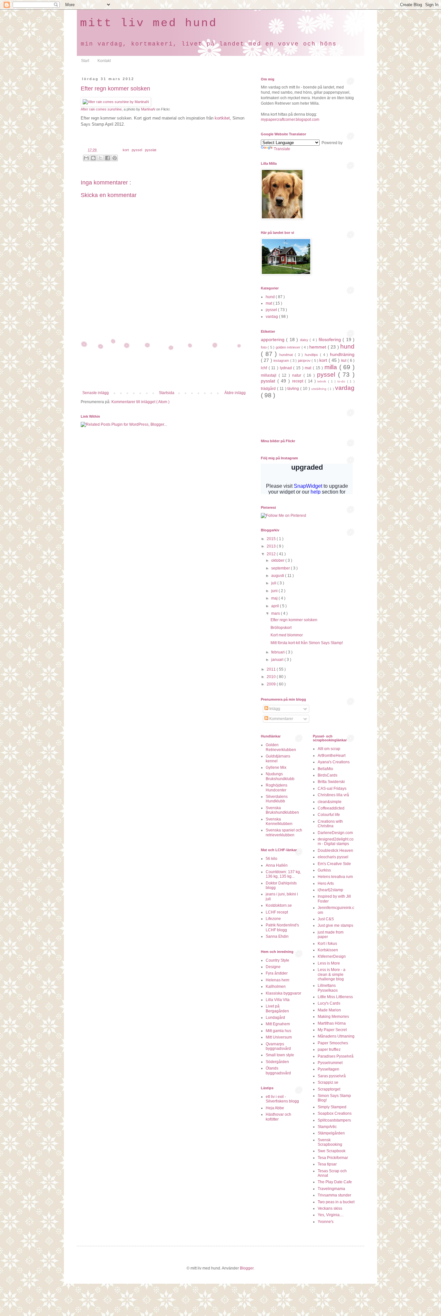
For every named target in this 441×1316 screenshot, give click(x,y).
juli (274, 583)
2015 (272, 539)
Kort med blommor (287, 635)
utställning (319, 389)
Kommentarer (280, 718)
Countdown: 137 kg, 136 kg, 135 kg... (283, 874)
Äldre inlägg (235, 393)
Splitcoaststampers (334, 1120)
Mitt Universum (279, 1037)
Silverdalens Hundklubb (277, 798)
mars (276, 613)
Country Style (277, 960)
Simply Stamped (332, 1107)
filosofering (331, 339)
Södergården (277, 1062)
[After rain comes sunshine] (116, 102)
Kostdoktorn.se (279, 905)
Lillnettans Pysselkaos (328, 987)
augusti (278, 575)
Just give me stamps (335, 925)
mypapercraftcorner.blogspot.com (290, 119)
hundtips (312, 355)
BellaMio (325, 769)
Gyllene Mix (276, 767)
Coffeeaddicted (331, 808)
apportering (273, 339)
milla (331, 367)
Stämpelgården (331, 1133)
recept (298, 381)
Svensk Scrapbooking (330, 1142)
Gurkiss (324, 870)
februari (278, 652)
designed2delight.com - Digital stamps (336, 841)
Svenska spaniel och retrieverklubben (284, 832)
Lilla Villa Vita (278, 999)
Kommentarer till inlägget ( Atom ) (140, 402)
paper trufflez (329, 1049)
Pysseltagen (328, 1069)
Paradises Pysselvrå (336, 1056)
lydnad (286, 368)
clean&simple (330, 801)
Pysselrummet (330, 1062)
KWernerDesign (332, 956)
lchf (265, 368)
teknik (322, 381)
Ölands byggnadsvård (278, 1070)
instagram (281, 360)
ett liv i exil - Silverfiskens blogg (282, 1098)
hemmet (318, 347)
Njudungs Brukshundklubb (280, 776)
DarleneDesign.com (335, 832)
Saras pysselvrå (332, 1076)
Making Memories (333, 1016)
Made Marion (329, 1010)
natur (297, 375)
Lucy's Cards (329, 1003)
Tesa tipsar (327, 1164)
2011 (272, 669)
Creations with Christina (330, 823)
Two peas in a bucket (336, 1202)
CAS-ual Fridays (332, 788)
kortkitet (222, 118)
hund (271, 297)
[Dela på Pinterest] (114, 158)
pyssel (137, 150)
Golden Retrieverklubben (281, 747)
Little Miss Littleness (335, 997)
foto (264, 347)
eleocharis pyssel (333, 857)
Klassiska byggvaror (283, 993)
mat (269, 303)
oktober (278, 560)
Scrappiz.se (328, 1082)
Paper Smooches (333, 1043)
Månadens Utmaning (336, 1036)
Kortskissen (328, 950)
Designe (273, 967)
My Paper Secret (332, 1030)
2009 (272, 684)
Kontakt (104, 60)
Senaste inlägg (95, 393)
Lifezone (273, 918)
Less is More (329, 963)
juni (275, 591)
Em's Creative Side (334, 864)
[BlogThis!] (93, 158)
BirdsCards (327, 775)
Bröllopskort (281, 627)
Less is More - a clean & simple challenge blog (331, 974)
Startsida (166, 393)
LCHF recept (277, 912)
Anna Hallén (277, 865)
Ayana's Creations (334, 762)
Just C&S (326, 919)
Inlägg (274, 708)
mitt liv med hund (148, 23)
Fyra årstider (277, 973)
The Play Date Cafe (335, 1182)
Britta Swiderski (331, 781)
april (275, 606)
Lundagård (275, 1017)
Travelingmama (331, 1188)
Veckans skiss (330, 1208)
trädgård (269, 388)
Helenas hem (277, 980)
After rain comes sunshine (101, 109)
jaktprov (305, 360)
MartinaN (148, 109)
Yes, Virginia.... (331, 1215)
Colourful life (329, 814)
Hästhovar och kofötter (278, 1116)
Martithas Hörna (332, 1023)
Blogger (246, 1268)
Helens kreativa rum (335, 876)
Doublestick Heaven (335, 850)
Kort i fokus (327, 943)
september (281, 568)
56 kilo (271, 858)
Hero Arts (326, 883)
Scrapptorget (329, 1089)
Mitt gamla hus (278, 1031)
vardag (272, 316)
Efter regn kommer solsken (294, 620)
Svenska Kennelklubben (279, 821)
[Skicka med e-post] (86, 158)
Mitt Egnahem (278, 1024)
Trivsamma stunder (334, 1195)
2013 (272, 546)
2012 (272, 554)
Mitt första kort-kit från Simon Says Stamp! (307, 643)
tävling (293, 388)
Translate (282, 149)
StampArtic (327, 1126)
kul (344, 360)
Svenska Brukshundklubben (282, 810)
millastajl (270, 375)
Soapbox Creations (335, 1113)
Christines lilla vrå (333, 795)
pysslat (150, 150)
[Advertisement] (164, 372)
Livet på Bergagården (277, 1008)
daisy (305, 340)
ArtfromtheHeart (331, 755)
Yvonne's (325, 1221)
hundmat (287, 355)
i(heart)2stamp (330, 890)
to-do (342, 381)
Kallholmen (276, 986)
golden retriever (289, 347)
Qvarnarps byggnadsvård (278, 1046)
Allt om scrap (329, 749)
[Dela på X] (100, 158)
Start (85, 60)
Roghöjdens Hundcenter (276, 787)
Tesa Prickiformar (333, 1157)
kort (126, 150)
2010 (272, 676)
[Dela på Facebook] (107, 158)
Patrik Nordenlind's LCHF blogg (282, 927)
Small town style (280, 1055)
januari (277, 659)
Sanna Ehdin (277, 936)
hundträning (342, 354)
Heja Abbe (275, 1108)
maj (275, 598)
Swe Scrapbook (331, 1151)
